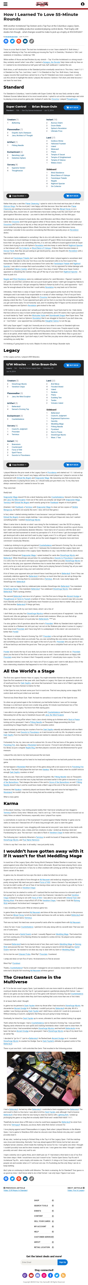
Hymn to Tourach (23, 599)
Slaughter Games (52, 321)
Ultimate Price (56, 131)
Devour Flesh (9, 251)
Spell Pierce (17, 452)
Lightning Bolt (62, 1115)
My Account (40, 1226)
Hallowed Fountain (58, 144)
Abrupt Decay (65, 209)
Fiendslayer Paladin (59, 178)
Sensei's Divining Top (20, 409)
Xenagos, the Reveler (51, 62)
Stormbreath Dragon (57, 315)
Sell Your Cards (42, 1221)
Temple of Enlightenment (61, 157)
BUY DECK (74, 107)
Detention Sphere (19, 158)
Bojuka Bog (30, 748)
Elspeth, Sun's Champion (21, 133)
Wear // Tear (56, 437)
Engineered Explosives (60, 418)
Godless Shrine (57, 141)
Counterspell (17, 447)
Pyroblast (55, 429)
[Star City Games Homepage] (44, 3)
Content (38, 1216)
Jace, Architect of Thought (22, 135)
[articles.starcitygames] (63, 1275)
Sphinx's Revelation (59, 128)
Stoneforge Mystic (19, 384)
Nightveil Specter (58, 184)
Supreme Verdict (18, 168)
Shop (36, 1200)
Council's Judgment (19, 429)
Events (37, 1211)
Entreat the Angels (24, 478)
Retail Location (42, 1247)
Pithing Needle (18, 145)
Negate (54, 181)
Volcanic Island (57, 403)
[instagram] (44, 1275)
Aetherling (16, 123)
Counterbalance (18, 419)
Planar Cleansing (32, 204)
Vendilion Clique (18, 387)
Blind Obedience (57, 173)
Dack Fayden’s (48, 1041)
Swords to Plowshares (21, 455)
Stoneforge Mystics (35, 613)
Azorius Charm (57, 123)
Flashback (54, 502)
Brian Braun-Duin (12, 37)
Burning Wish (9, 901)
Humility (54, 421)
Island (53, 146)
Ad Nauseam (45, 880)
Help (36, 1232)
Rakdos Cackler (21, 269)
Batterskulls (44, 619)
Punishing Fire (9, 745)
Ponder (15, 632)
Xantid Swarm (25, 934)
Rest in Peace (56, 432)
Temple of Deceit (58, 155)
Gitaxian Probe (24, 954)
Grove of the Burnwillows (59, 782)
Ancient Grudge (73, 596)
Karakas (54, 392)
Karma (11, 803)
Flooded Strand (57, 387)
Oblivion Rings (9, 206)
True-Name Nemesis (31, 840)
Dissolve (55, 99)
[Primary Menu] (5, 4)
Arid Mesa (55, 384)
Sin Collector (56, 186)
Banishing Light (18, 155)
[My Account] (82, 4)
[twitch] (25, 1275)
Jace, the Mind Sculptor (21, 397)
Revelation (74, 230)
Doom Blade (56, 126)
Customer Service (43, 1237)
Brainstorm (16, 444)
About (37, 1242)
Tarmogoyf (15, 1125)
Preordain (16, 432)
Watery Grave (56, 163)
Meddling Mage (57, 424)
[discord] (37, 1275)
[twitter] (57, 1275)
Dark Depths (26, 683)
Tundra (53, 400)
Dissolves (8, 224)
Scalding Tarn (56, 398)
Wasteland (32, 745)
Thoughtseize (72, 99)
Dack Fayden (29, 1006)
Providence (52, 472)
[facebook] (50, 1275)
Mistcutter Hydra (38, 315)
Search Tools (41, 1206)
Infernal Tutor (71, 898)
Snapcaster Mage (42, 478)
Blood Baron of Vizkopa (60, 175)
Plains (53, 152)
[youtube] (31, 1275)
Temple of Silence (58, 160)
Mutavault (55, 149)
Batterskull (16, 406)
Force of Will (17, 450)
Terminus (15, 434)
